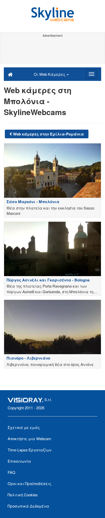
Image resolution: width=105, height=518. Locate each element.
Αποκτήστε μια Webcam (29, 438)
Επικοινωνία (19, 461)
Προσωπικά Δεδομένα (28, 506)
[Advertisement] (52, 50)
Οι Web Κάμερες (50, 74)
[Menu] (91, 74)
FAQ (11, 472)
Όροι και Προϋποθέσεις (29, 483)
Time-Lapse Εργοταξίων (29, 449)
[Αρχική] (10, 74)
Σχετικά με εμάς (24, 427)
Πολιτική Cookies (23, 494)
